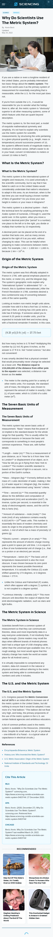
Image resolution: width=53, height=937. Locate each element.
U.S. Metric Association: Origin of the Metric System (26, 759)
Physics (16, 12)
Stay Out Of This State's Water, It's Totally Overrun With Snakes (13, 880)
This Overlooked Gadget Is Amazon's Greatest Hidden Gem (39, 915)
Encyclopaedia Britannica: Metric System (22, 750)
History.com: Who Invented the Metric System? (24, 755)
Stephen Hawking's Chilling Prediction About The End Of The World (12, 917)
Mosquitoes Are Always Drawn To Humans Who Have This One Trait (39, 880)
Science (6, 12)
